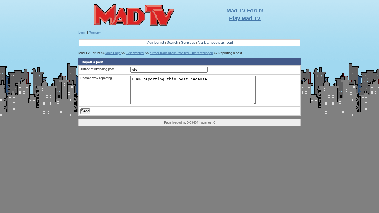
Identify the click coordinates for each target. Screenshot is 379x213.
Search (172, 43)
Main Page (113, 53)
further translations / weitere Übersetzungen (181, 53)
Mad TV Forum (245, 11)
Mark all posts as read (215, 43)
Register (95, 32)
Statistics (188, 43)
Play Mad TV (245, 18)
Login (82, 32)
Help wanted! (135, 53)
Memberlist (155, 43)
